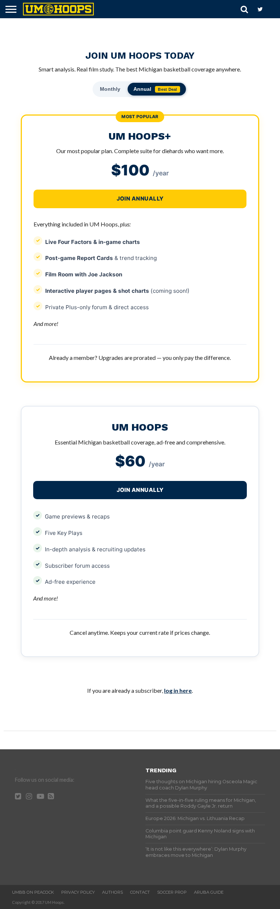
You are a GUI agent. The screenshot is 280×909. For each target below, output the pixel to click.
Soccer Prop (172, 892)
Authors (112, 892)
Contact (140, 892)
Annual (155, 89)
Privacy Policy (78, 892)
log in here (178, 690)
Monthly (110, 89)
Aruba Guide (208, 892)
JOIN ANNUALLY (140, 489)
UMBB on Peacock (33, 892)
